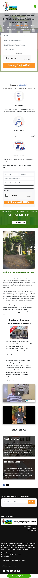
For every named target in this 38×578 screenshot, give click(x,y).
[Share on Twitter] (7, 485)
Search (31, 502)
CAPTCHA (19, 53)
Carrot (23, 560)
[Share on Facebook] (4, 485)
